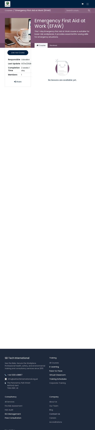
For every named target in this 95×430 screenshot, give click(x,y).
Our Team (53, 406)
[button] (17, 52)
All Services (9, 402)
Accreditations (55, 422)
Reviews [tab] (53, 45)
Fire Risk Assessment (13, 406)
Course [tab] (42, 45)
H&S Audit (9, 410)
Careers (52, 418)
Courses (8, 10)
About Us (53, 402)
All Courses (54, 363)
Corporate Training (57, 383)
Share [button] (19, 81)
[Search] (88, 10)
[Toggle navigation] (87, 4)
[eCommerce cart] (82, 3)
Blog (51, 410)
